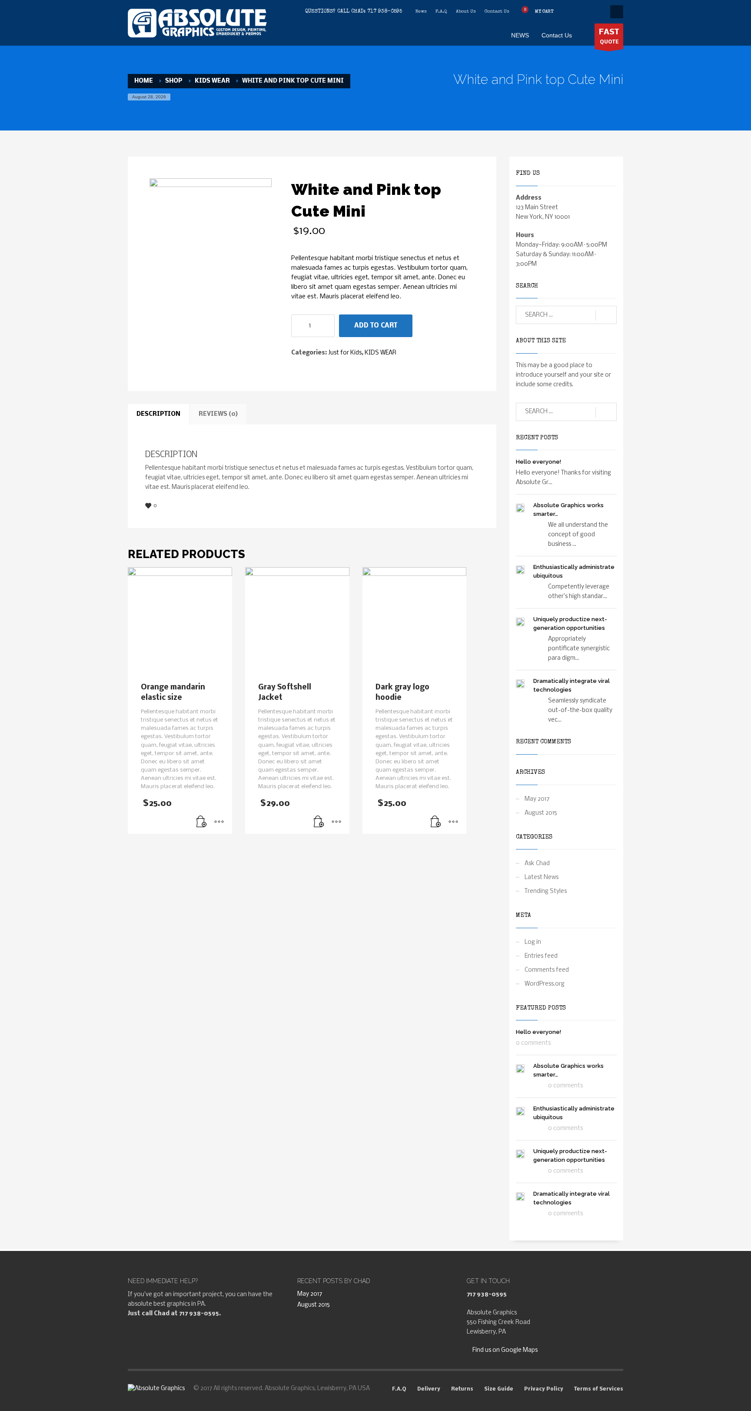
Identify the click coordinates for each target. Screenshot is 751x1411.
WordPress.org (545, 984)
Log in (533, 942)
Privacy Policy (543, 1389)
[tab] (158, 414)
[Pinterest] (594, 11)
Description (158, 414)
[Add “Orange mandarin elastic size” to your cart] (201, 823)
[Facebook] (568, 11)
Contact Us (497, 11)
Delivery (428, 1389)
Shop (174, 81)
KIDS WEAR (212, 81)
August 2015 (541, 813)
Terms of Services (598, 1389)
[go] (606, 315)
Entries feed (541, 956)
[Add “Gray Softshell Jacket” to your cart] (319, 823)
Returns (462, 1389)
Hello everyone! (538, 461)
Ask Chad (537, 863)
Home (143, 81)
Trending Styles (546, 891)
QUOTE (609, 36)
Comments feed (547, 970)
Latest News (541, 877)
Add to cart (375, 325)
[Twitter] (581, 11)
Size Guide (498, 1389)
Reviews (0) (218, 414)
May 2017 (537, 799)
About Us (466, 11)
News (421, 11)
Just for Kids (345, 353)
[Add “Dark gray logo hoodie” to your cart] (436, 823)
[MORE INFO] (219, 823)
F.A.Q (441, 11)
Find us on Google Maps (504, 1350)
